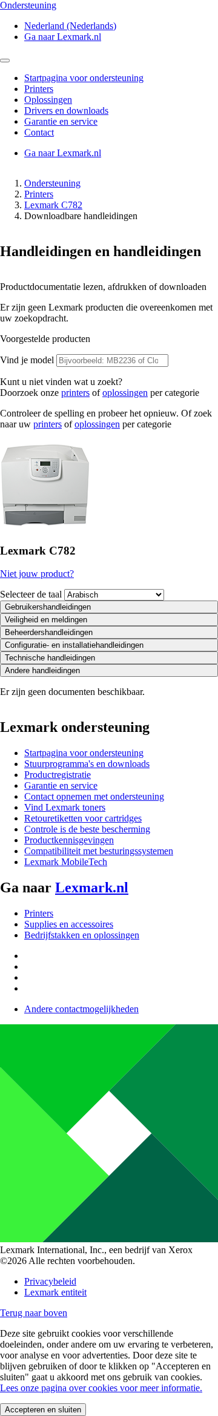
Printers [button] (38, 89)
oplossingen (125, 392)
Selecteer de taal (31, 594)
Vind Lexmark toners (64, 807)
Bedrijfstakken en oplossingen (81, 935)
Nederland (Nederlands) (70, 26)
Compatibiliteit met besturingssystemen (98, 851)
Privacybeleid (50, 1281)
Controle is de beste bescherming (87, 829)
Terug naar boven (33, 1313)
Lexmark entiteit (55, 1292)
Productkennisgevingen (69, 840)
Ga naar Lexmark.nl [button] (62, 36)
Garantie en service (60, 785)
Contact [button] (39, 132)
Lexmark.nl (91, 887)
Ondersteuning (52, 183)
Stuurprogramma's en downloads (87, 764)
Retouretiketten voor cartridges (83, 818)
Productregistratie (57, 774)
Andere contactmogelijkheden (81, 1009)
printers (75, 392)
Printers (38, 194)
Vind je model (27, 360)
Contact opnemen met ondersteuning (94, 796)
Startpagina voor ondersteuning (84, 753)
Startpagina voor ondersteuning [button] (84, 78)
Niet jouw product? (37, 573)
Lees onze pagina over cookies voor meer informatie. (101, 1388)
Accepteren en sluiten (43, 1409)
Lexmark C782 (53, 205)
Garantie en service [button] (60, 121)
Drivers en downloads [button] (66, 110)
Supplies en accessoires (68, 924)
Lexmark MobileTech (65, 862)
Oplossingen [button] (48, 99)
